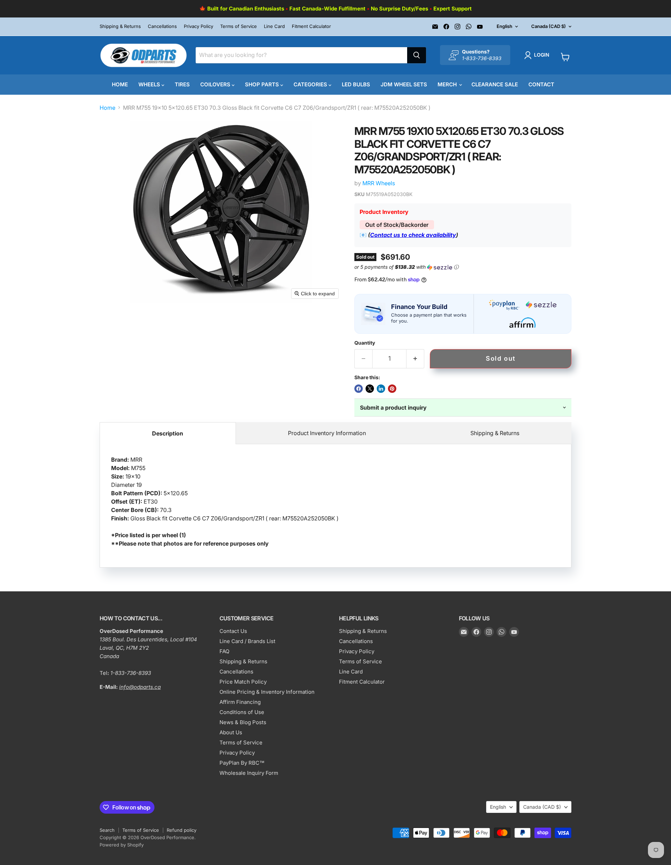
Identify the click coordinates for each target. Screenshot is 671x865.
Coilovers (216, 84)
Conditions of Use (241, 712)
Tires (182, 84)
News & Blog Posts (242, 722)
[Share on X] (370, 388)
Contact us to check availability (413, 234)
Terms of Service (238, 26)
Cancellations (162, 26)
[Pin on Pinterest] (392, 388)
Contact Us (233, 631)
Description (167, 433)
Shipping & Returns (120, 26)
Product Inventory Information (327, 433)
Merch (448, 84)
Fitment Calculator (311, 26)
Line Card (274, 26)
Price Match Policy (243, 681)
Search (107, 830)
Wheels (149, 84)
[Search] (416, 55)
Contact (541, 84)
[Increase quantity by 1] (415, 358)
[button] (538, 55)
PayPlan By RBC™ (242, 762)
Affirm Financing (240, 702)
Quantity (364, 343)
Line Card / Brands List (247, 641)
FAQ (224, 651)
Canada (548, 26)
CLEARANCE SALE (494, 84)
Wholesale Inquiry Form (248, 773)
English (504, 26)
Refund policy (181, 830)
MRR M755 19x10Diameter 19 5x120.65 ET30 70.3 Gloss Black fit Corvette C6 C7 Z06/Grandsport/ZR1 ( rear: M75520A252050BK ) (225, 501)
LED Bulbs (356, 84)
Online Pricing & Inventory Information (267, 692)
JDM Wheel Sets (404, 84)
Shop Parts (262, 84)
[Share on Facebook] (358, 388)
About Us (230, 732)
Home (120, 84)
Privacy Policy (198, 26)
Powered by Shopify (122, 845)
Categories (311, 84)
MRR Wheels (378, 183)
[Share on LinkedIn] (381, 388)
